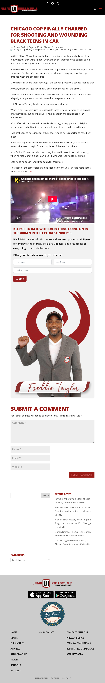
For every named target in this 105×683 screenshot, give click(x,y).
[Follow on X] (58, 3)
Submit (20, 278)
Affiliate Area (74, 654)
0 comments (58, 47)
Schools (16, 665)
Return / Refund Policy (80, 648)
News (47, 47)
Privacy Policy (75, 637)
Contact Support (77, 632)
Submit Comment (81, 474)
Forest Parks (20, 47)
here (30, 171)
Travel (15, 659)
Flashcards (17, 643)
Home (14, 632)
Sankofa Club (19, 654)
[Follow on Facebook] (47, 3)
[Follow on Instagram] (52, 3)
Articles (16, 670)
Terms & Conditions (78, 643)
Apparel (15, 648)
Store (14, 637)
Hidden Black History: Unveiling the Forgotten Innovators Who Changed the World (73, 523)
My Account (46, 632)
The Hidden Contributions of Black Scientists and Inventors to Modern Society (73, 511)
